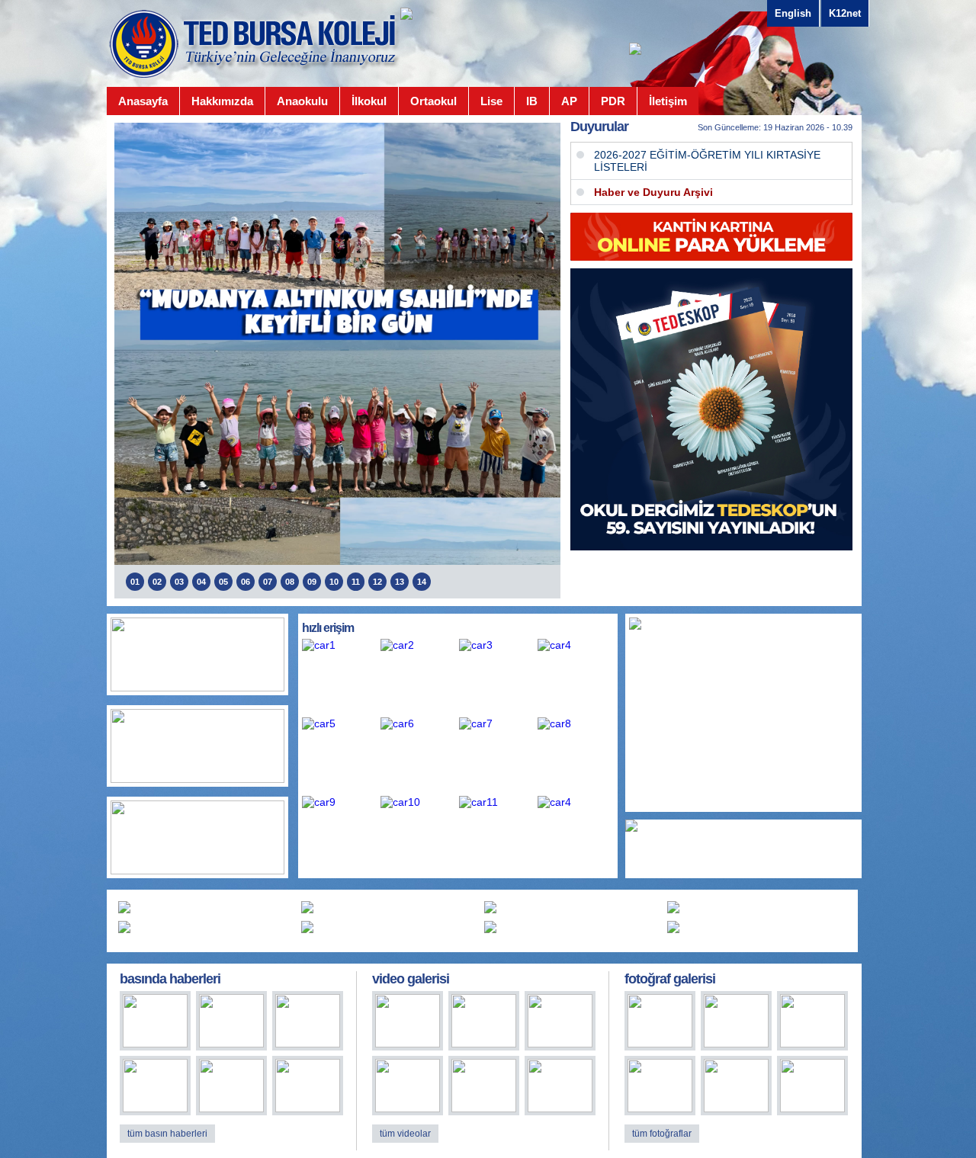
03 (179, 581)
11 (356, 581)
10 (334, 581)
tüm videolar (405, 1133)
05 (223, 581)
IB (532, 101)
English (793, 13)
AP (569, 101)
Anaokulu (302, 101)
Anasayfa (143, 101)
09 (311, 581)
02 (157, 581)
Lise (491, 101)
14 (421, 581)
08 (289, 581)
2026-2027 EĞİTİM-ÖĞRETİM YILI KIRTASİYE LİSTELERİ (707, 161)
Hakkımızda (222, 101)
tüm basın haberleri (167, 1133)
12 (377, 581)
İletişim (668, 101)
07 (267, 581)
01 (135, 581)
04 (201, 581)
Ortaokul (433, 101)
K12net (845, 13)
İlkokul (369, 101)
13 (399, 581)
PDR (613, 101)
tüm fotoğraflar (662, 1133)
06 (245, 581)
